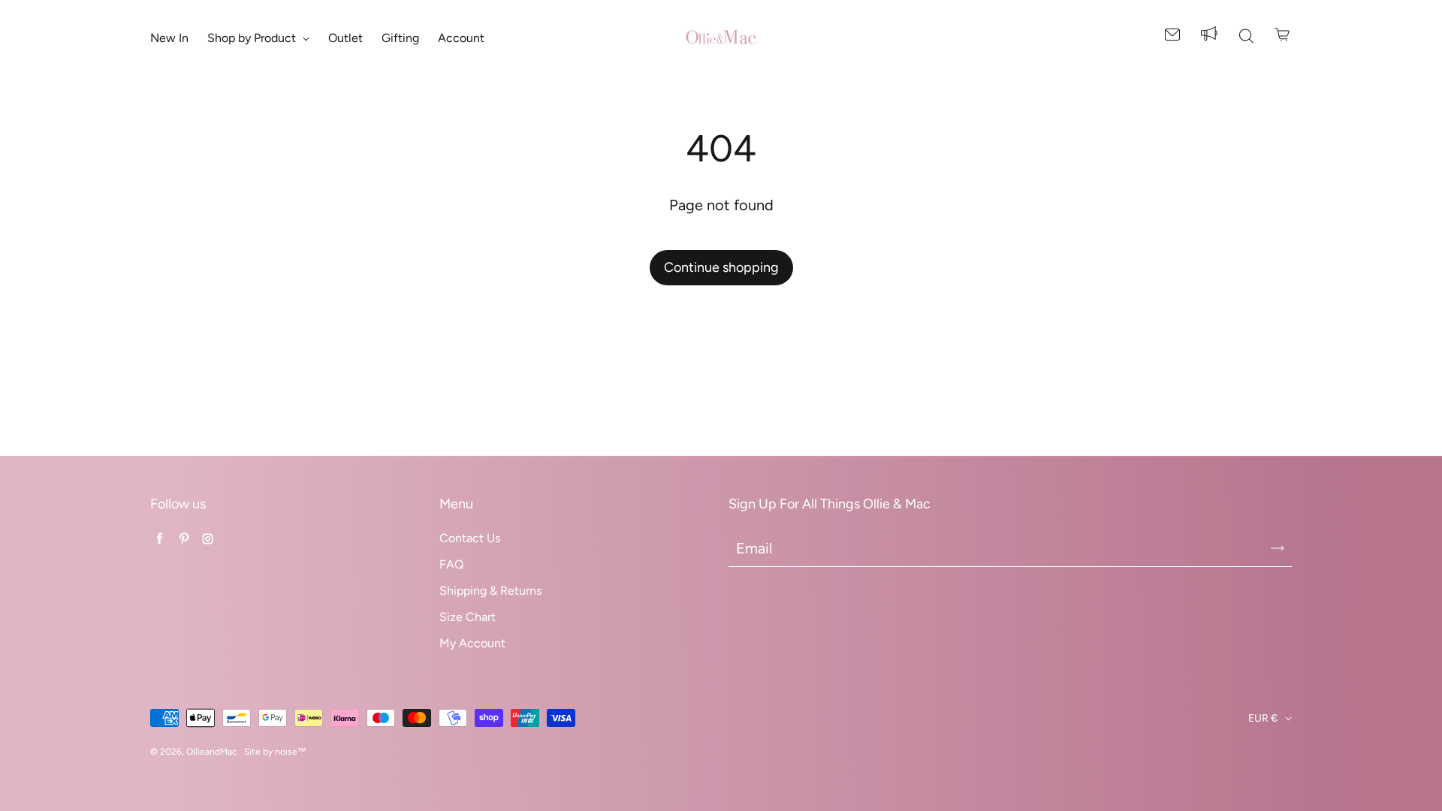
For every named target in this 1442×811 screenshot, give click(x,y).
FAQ (451, 564)
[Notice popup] (1209, 37)
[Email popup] (1172, 37)
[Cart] (1283, 35)
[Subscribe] (1277, 548)
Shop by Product (253, 38)
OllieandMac (211, 751)
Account (461, 38)
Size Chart (467, 617)
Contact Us (469, 538)
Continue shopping (721, 267)
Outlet (345, 38)
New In (169, 38)
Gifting (400, 38)
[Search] (1246, 37)
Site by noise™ (275, 751)
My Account (472, 643)
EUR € (1263, 718)
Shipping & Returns (490, 590)
